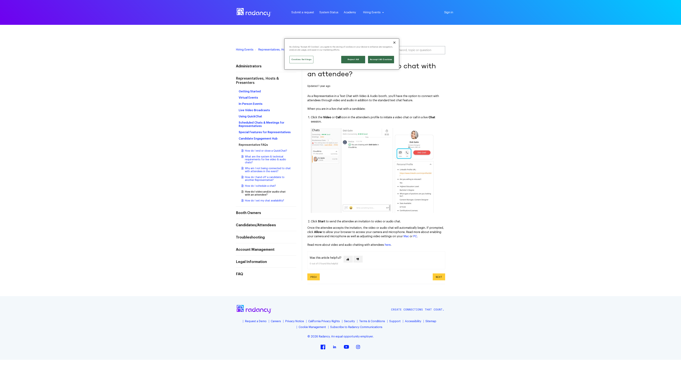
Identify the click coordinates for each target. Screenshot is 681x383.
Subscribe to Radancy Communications (356, 327)
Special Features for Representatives (265, 132)
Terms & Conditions (372, 321)
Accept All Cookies (381, 59)
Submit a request (302, 12)
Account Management (255, 249)
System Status (328, 12)
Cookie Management (312, 327)
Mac (406, 236)
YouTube (346, 347)
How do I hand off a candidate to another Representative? (264, 179)
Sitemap (430, 321)
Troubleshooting (250, 237)
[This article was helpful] (348, 259)
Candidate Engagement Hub (258, 138)
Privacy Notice (294, 321)
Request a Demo (256, 321)
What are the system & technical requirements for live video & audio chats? (265, 160)
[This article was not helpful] (358, 259)
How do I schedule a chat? (260, 186)
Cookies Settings (301, 59)
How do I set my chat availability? (264, 200)
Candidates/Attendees (256, 225)
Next (439, 277)
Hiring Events (244, 49)
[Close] (394, 42)
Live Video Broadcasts (254, 110)
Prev (313, 277)
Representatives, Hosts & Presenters (282, 49)
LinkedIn (334, 347)
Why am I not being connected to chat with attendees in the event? (268, 170)
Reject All (353, 59)
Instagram (358, 347)
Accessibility (413, 321)
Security (349, 321)
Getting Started (250, 91)
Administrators (249, 66)
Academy (350, 12)
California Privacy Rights (324, 321)
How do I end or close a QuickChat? (266, 151)
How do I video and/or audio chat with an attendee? (265, 193)
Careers (276, 321)
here (388, 244)
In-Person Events (250, 103)
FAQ (239, 274)
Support (395, 321)
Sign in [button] (448, 12)
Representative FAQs (253, 144)
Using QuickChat (250, 116)
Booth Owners (248, 213)
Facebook (323, 347)
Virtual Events (248, 97)
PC (415, 236)
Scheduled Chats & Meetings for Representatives (261, 124)
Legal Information (251, 262)
